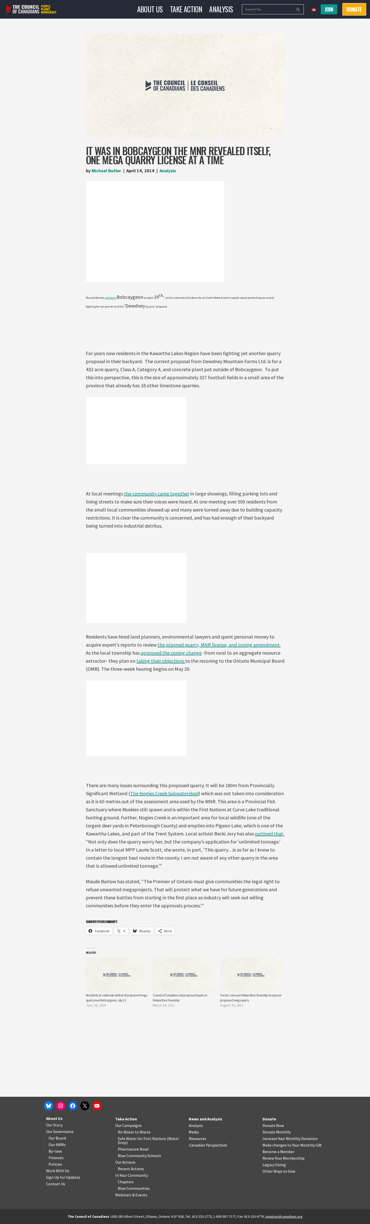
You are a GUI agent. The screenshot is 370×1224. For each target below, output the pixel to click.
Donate (269, 1118)
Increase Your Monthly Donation (290, 1138)
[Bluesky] (48, 1105)
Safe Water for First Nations (142, 1138)
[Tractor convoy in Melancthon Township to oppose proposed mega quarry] (251, 975)
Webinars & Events (131, 1194)
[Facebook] (72, 1105)
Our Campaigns (128, 1125)
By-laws (55, 1151)
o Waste (144, 1131)
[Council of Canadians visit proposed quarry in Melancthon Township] (184, 975)
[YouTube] (96, 1105)
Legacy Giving (274, 1164)
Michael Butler (106, 171)
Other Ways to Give (279, 1171)
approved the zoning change (171, 653)
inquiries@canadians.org (284, 1216)
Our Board (57, 1138)
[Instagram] (60, 1105)
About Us (150, 9)
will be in (111, 298)
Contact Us (55, 1183)
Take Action (186, 9)
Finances (56, 1157)
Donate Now (273, 1125)
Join (329, 9)
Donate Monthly (277, 1131)
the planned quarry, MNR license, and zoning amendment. (219, 645)
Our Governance (59, 1131)
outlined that (269, 833)
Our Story (54, 1124)
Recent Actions (131, 1168)
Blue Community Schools (139, 1155)
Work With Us (57, 1170)
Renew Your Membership (284, 1158)
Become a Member (278, 1151)
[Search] (298, 9)
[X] (84, 1105)
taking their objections (160, 661)
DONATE (354, 9)
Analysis (221, 9)
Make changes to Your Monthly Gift (292, 1145)
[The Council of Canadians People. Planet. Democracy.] (31, 9)
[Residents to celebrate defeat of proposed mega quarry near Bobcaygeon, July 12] (117, 975)
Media (194, 1131)
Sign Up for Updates (63, 1177)
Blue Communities (134, 1188)
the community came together (156, 493)
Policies (55, 1164)
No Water (126, 1131)
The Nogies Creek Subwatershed (164, 793)
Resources (197, 1138)
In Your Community (131, 1175)
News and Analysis (205, 1118)
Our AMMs (57, 1144)
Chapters (126, 1181)
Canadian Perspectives (208, 1145)
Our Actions (125, 1162)
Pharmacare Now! (133, 1149)
